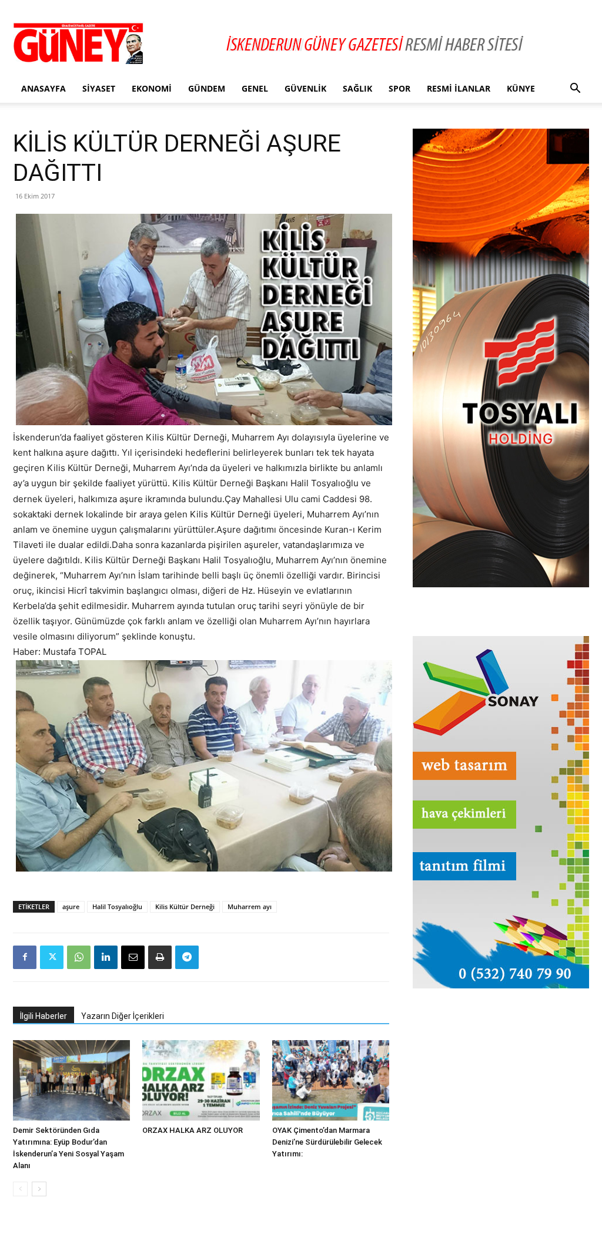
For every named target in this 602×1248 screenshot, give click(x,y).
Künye (521, 88)
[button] (575, 89)
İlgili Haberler (43, 1016)
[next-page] (39, 1189)
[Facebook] (24, 957)
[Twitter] (51, 957)
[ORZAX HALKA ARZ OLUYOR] (200, 1080)
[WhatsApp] (79, 957)
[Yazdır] (160, 957)
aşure (70, 906)
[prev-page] (20, 1189)
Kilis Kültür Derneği (185, 906)
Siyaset (98, 88)
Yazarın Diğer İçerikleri (122, 1016)
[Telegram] (187, 957)
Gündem (206, 88)
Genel (255, 88)
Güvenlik (305, 88)
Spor (399, 88)
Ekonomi (152, 88)
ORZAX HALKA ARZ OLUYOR (192, 1130)
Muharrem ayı (250, 906)
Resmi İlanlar (458, 88)
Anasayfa (43, 88)
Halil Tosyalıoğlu (117, 906)
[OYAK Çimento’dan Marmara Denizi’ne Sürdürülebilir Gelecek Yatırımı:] (330, 1080)
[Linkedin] (106, 957)
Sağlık (357, 88)
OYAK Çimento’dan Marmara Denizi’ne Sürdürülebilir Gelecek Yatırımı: (327, 1142)
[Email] (133, 957)
